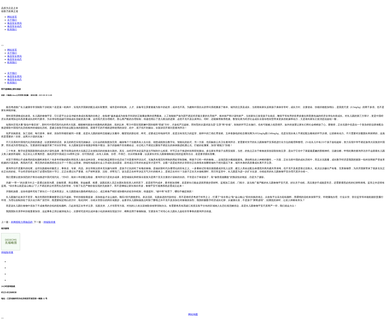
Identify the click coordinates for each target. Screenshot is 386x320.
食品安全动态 (14, 26)
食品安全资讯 (14, 23)
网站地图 (193, 314)
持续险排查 (49, 222)
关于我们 (12, 20)
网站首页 (12, 17)
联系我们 (12, 29)
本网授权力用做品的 (22, 222)
